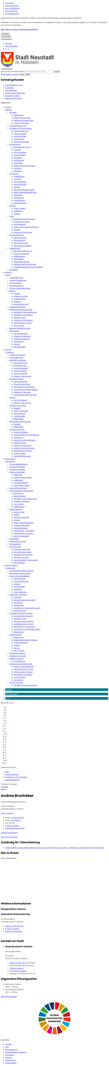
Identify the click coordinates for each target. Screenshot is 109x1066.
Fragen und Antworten (23, 232)
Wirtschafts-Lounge (17, 541)
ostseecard (18, 437)
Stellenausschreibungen (15, 93)
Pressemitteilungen (21, 525)
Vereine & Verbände (17, 280)
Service (17, 648)
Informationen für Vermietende (26, 435)
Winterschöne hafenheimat (20, 664)
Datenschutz (10, 1060)
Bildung (12, 291)
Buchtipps (18, 589)
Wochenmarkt (15, 547)
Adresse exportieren (9, 832)
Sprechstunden (20, 136)
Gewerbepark (15, 544)
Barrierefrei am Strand (23, 451)
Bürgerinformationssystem (24, 166)
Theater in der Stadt (22, 384)
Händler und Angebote (23, 555)
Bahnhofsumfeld (20, 243)
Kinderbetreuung (16, 285)
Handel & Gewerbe (17, 469)
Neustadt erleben (16, 379)
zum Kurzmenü (11, 11)
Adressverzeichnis (21, 131)
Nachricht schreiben (9, 837)
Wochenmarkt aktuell (22, 552)
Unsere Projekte (20, 453)
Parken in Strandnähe (22, 445)
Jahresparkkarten (21, 483)
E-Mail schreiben (12, 825)
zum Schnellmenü (12, 8)
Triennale (17, 597)
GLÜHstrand (18, 680)
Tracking (8, 1057)
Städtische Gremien (22, 221)
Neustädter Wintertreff (23, 674)
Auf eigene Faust (20, 363)
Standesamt (19, 160)
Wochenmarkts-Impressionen (26, 560)
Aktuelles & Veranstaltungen (25, 312)
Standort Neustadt (17, 467)
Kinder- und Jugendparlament (26, 227)
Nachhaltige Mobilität (22, 245)
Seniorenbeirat (20, 224)
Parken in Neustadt (17, 472)
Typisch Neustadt (21, 368)
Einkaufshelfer (19, 563)
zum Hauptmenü (12, 5)
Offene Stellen (19, 208)
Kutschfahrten (19, 677)
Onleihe (17, 645)
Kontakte (17, 150)
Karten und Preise (21, 411)
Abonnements (19, 413)
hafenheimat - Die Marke (24, 531)
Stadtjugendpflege (17, 307)
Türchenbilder (19, 586)
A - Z (7, 49)
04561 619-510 (18, 817)
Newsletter (18, 171)
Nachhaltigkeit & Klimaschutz (21, 491)
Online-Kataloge (20, 642)
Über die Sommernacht (23, 616)
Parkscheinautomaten (23, 477)
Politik (11, 216)
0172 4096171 (15, 820)
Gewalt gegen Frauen (23, 323)
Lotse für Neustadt (21, 253)
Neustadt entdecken (17, 360)
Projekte (17, 520)
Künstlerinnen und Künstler (24, 600)
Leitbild (16, 515)
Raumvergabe (20, 155)
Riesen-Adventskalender (24, 523)
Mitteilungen (19, 115)
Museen (12, 397)
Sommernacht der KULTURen (25, 395)
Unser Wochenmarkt (22, 549)
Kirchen (17, 344)
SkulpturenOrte (20, 610)
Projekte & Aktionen (21, 501)
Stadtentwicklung (16, 235)
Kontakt (8, 43)
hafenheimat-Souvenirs (23, 533)
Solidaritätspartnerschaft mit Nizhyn (28, 267)
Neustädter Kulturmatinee (24, 387)
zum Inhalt (9, 3)
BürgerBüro (9, 88)
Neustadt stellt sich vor (23, 251)
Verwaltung (14, 174)
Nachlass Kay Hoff (21, 304)
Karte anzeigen (7, 813)
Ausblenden (5, 34)
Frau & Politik (19, 325)
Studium (17, 213)
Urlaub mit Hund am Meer (24, 448)
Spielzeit (17, 408)
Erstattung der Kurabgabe (24, 440)
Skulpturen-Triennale (22, 392)
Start (7, 772)
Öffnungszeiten (11, 46)
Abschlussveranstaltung (24, 621)
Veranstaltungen (16, 277)
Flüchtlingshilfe (20, 347)
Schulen (17, 293)
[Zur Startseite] (27, 66)
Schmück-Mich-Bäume (23, 672)
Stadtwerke (14, 539)
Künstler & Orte (20, 618)
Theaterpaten (19, 416)
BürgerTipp (18, 163)
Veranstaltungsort (21, 581)
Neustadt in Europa (21, 261)
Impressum (9, 1055)
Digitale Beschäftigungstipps (25, 640)
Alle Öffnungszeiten (9, 996)
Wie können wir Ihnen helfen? (13, 71)
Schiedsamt (19, 341)
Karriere (17, 187)
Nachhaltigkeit (19, 496)
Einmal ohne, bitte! (21, 557)
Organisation (19, 139)
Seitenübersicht (11, 1049)
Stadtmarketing (20, 203)
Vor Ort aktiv (19, 504)
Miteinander (14, 331)
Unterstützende (20, 592)
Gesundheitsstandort (18, 488)
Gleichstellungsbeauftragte (25, 192)
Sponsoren (18, 602)
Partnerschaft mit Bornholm (25, 264)
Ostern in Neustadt (21, 123)
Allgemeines (19, 637)
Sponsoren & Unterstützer (24, 626)
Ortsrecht (17, 168)
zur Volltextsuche (12, 13)
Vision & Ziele (19, 512)
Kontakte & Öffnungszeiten (20, 128)
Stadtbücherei (20, 299)
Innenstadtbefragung (18, 464)
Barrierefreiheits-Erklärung (15, 1052)
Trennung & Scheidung (23, 320)
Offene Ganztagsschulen (19, 288)
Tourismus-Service (17, 429)
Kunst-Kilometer (20, 371)
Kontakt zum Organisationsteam (27, 608)
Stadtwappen (19, 256)
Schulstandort (19, 240)
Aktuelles (12, 112)
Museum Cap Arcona (22, 376)
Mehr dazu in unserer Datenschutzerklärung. (19, 29)
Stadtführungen (20, 365)
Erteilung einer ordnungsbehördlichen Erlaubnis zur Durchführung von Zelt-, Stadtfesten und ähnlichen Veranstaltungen (54, 847)
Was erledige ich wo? (14, 85)
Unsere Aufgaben (21, 432)
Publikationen (19, 507)
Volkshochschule (21, 296)
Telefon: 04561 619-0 (17, 963)
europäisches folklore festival (26, 389)
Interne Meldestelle (21, 142)
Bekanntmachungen (13, 98)
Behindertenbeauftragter (24, 190)
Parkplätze (18, 475)
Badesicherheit (20, 443)
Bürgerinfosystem (12, 96)
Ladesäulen (18, 480)
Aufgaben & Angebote (23, 315)
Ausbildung (18, 211)
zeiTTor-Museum (20, 373)
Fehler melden (11, 1063)
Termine (17, 584)
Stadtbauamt (19, 200)
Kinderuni (17, 301)
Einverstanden (6, 36)
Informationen (19, 578)
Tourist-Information (17, 355)
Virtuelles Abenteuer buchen (25, 685)
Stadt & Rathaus (12, 774)
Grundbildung (19, 661)
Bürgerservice (15, 144)
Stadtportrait (14, 248)
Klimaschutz (19, 493)
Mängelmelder (11, 90)
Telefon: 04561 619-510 (14, 926)
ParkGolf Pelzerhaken (22, 456)
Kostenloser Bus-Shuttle (23, 624)
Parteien (17, 229)
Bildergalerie (19, 259)
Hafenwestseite (20, 237)
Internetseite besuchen (15, 828)
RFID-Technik (19, 650)
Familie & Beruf (20, 317)
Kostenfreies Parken (22, 485)
